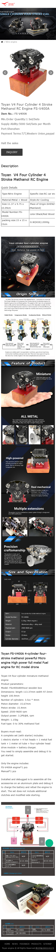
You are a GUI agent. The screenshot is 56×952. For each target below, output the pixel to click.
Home (2, 42)
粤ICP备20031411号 (44, 948)
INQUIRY (11, 152)
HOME (7, 944)
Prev (5, 72)
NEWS (15, 944)
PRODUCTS (36, 944)
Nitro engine (11, 42)
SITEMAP (47, 944)
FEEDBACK (25, 944)
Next (50, 72)
